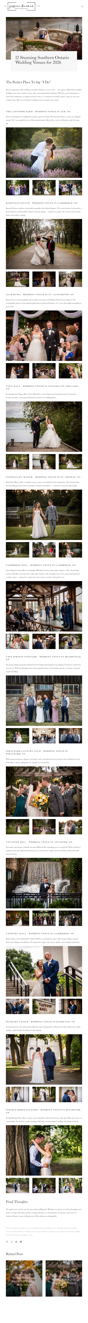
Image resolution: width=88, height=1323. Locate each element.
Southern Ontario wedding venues (18, 1228)
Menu (82, 6)
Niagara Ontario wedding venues (48, 1232)
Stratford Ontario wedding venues (24, 1232)
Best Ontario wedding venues (22, 1235)
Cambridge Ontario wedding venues (44, 1228)
